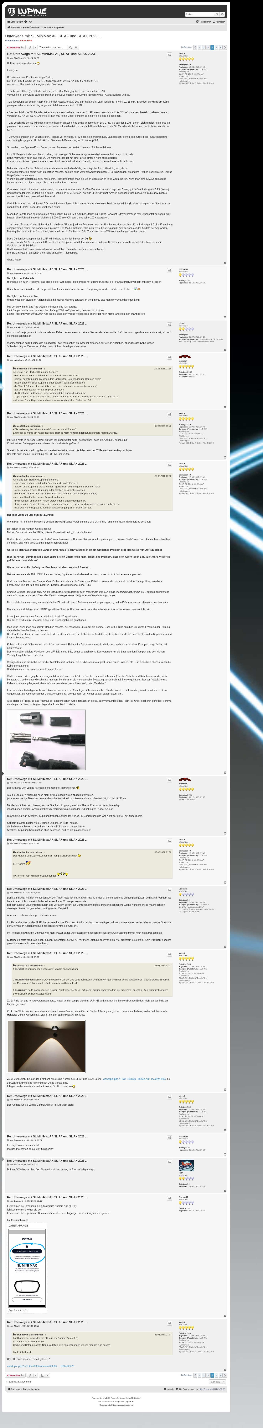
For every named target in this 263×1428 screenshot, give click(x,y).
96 (188, 1184)
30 (188, 280)
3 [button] (208, 47)
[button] (195, 47)
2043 (189, 372)
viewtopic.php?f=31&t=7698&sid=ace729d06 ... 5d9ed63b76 (40, 1366)
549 (189, 65)
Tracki (181, 323)
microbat (183, 361)
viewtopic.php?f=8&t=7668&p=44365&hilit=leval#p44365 (134, 1078)
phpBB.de (129, 1401)
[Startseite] (27, 11)
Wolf (29, 40)
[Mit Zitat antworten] (169, 54)
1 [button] (199, 47)
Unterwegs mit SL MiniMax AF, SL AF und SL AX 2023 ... (53, 36)
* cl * (181, 1173)
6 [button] (220, 47)
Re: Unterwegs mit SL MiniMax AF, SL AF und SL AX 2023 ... (53, 54)
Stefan (22, 40)
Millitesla (183, 889)
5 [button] (216, 47)
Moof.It (182, 53)
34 (188, 900)
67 (188, 335)
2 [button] (203, 47)
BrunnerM (183, 269)
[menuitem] (28, 21)
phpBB (106, 1398)
